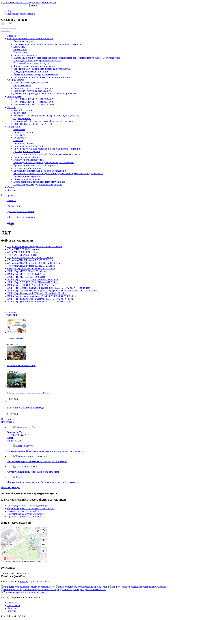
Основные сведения (23, 41)
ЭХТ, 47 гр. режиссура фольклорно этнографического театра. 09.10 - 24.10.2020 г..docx (52, 290)
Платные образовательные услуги (31, 63)
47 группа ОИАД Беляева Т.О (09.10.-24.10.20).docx (34, 263)
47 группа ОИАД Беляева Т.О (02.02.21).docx (31, 260)
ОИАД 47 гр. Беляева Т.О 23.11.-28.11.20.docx (31, 268)
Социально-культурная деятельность (32, 91)
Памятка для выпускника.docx (23, 511)
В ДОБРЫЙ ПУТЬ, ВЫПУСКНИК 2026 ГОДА (25, 408)
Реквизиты (19, 129)
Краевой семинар (22, 110)
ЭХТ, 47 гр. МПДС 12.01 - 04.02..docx (27, 274)
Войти (10, 11)
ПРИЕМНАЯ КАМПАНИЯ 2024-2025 (33, 104)
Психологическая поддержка (28, 159)
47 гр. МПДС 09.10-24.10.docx (23, 249)
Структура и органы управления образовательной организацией (47, 44)
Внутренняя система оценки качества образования (39, 170)
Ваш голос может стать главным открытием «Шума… (28, 393)
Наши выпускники (23, 143)
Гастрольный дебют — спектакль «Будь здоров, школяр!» (43, 121)
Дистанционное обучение (26, 151)
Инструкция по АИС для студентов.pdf (27, 505)
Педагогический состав (25, 55)
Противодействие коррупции (28, 146)
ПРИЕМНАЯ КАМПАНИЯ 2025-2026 (33, 102)
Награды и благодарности (27, 176)
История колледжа (23, 132)
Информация (14, 126)
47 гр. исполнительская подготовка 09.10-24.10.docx (34, 246)
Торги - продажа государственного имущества (37, 184)
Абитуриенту (14, 96)
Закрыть (5, 30)
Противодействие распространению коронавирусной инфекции (47, 148)
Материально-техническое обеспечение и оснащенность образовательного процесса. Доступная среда (66, 57)
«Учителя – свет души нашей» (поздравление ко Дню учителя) (46, 115)
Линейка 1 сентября (15, 338)
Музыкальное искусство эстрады (30, 82)
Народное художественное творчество (33, 88)
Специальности (15, 80)
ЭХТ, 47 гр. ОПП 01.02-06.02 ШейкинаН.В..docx (32, 279)
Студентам (19, 135)
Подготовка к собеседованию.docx (25, 514)
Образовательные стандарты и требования (35, 74)
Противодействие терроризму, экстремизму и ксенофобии (43, 162)
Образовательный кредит (26, 179)
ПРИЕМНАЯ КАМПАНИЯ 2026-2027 (33, 99)
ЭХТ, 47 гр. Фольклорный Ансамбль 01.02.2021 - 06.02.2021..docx (41, 296)
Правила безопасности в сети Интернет (34, 165)
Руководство (20, 52)
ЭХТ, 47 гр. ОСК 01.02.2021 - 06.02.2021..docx (31, 285)
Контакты (12, 190)
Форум (11, 187)
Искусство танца (22, 85)
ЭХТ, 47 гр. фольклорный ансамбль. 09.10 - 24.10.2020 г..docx (39, 301)
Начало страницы (10, 487)
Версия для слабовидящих (21, 13)
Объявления (19, 137)
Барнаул (24, 581)
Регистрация (7, 195)
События (18, 140)
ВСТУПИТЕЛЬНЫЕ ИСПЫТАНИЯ (32, 124)
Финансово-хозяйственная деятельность (34, 66)
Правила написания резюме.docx (24, 516)
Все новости (7, 419)
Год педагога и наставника (27, 168)
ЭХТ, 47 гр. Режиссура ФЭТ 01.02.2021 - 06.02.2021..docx (37, 293)
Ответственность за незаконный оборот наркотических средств (46, 154)
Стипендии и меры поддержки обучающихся (37, 60)
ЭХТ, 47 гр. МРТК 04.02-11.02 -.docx (26, 276)
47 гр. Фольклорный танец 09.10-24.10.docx (30, 257)
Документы (19, 46)
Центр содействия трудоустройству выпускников (39, 181)
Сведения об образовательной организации (30, 38)
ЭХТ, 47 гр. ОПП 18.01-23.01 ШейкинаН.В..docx (32, 282)
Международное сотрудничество (30, 71)
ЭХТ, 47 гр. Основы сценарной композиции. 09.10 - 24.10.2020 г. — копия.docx (48, 288)
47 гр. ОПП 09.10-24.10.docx (22, 254)
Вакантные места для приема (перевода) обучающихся (41, 68)
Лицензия (12, 608)
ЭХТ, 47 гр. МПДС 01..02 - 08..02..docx (27, 271)
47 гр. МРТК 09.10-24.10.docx (22, 252)
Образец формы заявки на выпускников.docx (30, 508)
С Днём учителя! (22, 118)
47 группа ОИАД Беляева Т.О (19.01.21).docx (31, 265)
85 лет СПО (19, 113)
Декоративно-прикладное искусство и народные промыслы (44, 93)
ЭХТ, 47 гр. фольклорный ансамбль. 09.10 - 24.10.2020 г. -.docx (40, 299)
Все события (7, 422)
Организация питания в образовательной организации (42, 77)
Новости (11, 107)
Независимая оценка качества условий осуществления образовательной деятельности (58, 173)
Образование (20, 49)
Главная (11, 35)
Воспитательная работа (25, 157)
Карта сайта (13, 605)
